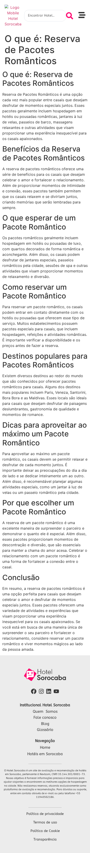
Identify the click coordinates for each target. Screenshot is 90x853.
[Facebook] (33, 691)
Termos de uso (45, 822)
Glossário (45, 730)
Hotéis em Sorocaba (45, 754)
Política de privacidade (45, 814)
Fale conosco (45, 717)
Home (45, 747)
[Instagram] (41, 691)
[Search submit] (69, 15)
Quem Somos (45, 711)
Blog (45, 724)
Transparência (45, 839)
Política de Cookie (45, 831)
